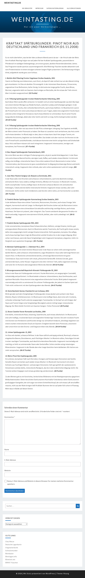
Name (6, 449)
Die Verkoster (27, 8)
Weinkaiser (9, 553)
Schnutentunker (11, 550)
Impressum (39, 8)
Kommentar (9, 417)
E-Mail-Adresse (10, 460)
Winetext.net (10, 559)
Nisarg (66, 573)
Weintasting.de (12, 2)
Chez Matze (9, 541)
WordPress (50, 573)
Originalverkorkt (11, 547)
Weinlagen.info (11, 556)
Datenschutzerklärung (55, 8)
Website (7, 470)
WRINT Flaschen (11, 562)
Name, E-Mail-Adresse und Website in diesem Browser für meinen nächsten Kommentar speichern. (40, 482)
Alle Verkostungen (74, 8)
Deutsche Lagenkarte (13, 544)
